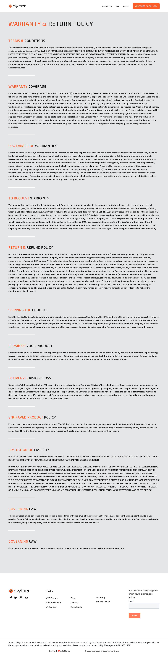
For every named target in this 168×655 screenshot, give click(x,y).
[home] (54, 6)
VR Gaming (51, 607)
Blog (73, 598)
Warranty (100, 597)
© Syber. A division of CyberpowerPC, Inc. (102, 651)
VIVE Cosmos (52, 598)
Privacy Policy (103, 601)
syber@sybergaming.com (111, 548)
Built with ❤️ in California (59, 651)
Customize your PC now (146, 6)
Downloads (76, 607)
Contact (74, 602)
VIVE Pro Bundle (53, 602)
